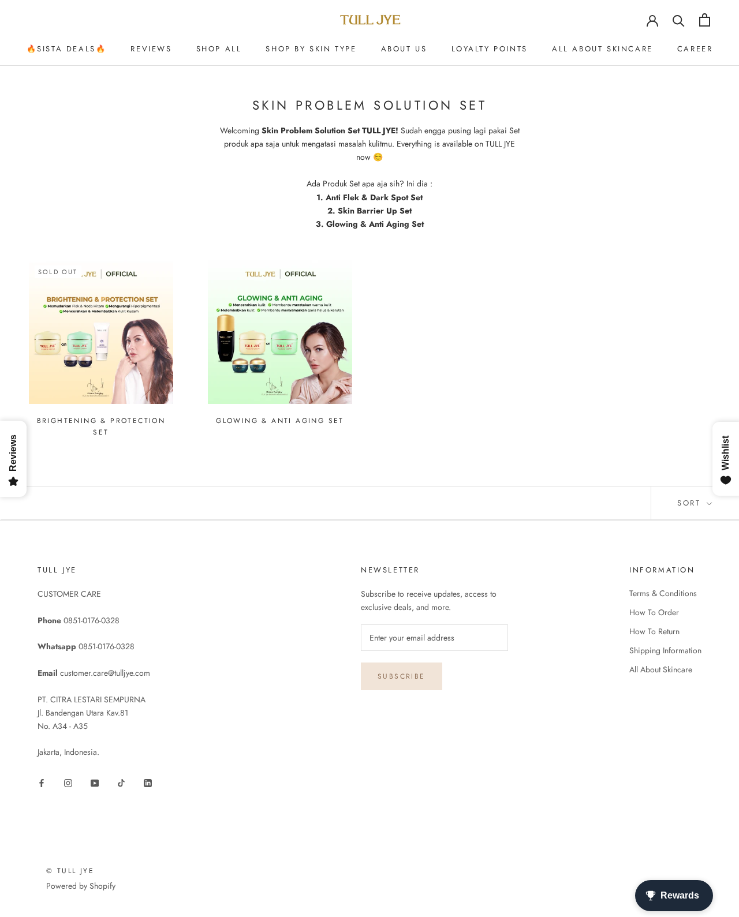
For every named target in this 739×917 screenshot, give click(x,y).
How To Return (654, 631)
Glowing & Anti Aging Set (280, 421)
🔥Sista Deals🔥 (67, 48)
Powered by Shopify (80, 886)
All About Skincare (602, 48)
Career (695, 48)
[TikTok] (121, 782)
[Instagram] (68, 782)
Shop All (219, 48)
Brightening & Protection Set (101, 426)
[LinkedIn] (148, 782)
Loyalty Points (489, 48)
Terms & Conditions (663, 593)
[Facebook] (42, 782)
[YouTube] (95, 782)
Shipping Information (665, 650)
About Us (404, 48)
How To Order (654, 612)
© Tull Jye (70, 871)
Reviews (150, 48)
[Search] (679, 20)
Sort (690, 502)
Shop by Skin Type (311, 48)
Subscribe (402, 676)
